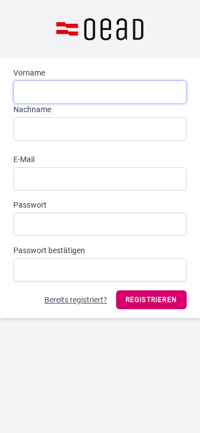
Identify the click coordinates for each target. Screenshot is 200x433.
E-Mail (23, 159)
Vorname (29, 72)
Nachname (32, 109)
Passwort (30, 204)
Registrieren (151, 300)
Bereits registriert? (75, 299)
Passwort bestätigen (49, 250)
